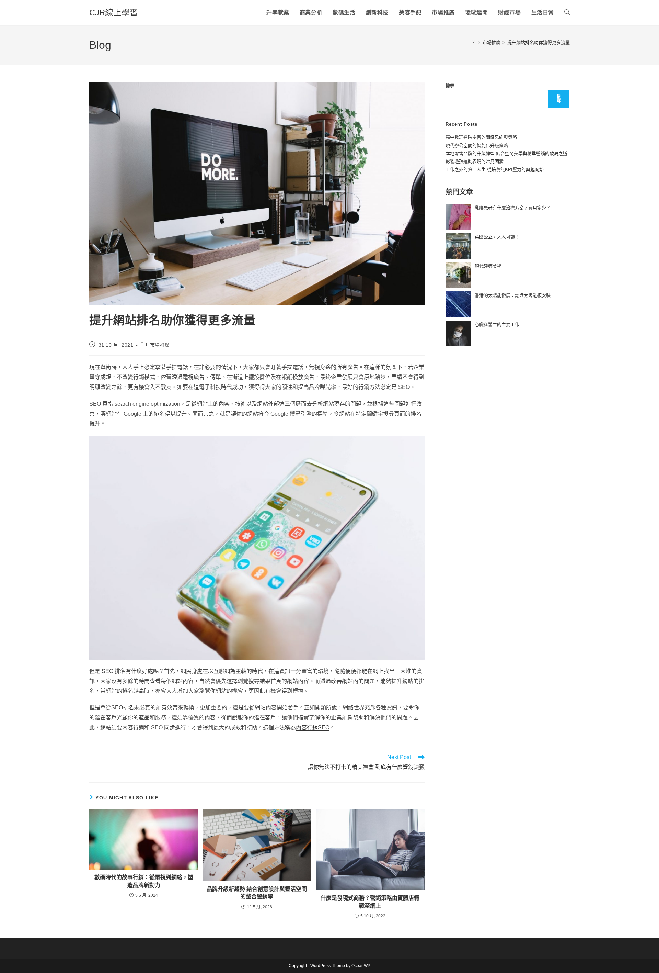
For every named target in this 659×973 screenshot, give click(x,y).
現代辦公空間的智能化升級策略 (477, 145)
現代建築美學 (488, 266)
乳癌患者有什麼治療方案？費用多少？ (513, 207)
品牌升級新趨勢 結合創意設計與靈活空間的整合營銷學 (257, 892)
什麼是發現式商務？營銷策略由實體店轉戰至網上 (370, 901)
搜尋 (450, 85)
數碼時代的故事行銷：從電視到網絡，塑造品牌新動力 (143, 881)
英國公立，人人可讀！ (497, 236)
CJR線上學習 (113, 12)
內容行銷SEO (313, 727)
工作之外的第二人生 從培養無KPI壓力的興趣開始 (495, 169)
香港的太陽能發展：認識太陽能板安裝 (513, 295)
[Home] (473, 42)
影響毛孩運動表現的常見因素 (475, 161)
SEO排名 (122, 708)
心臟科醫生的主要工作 (497, 324)
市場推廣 (160, 345)
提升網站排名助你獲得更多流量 (538, 42)
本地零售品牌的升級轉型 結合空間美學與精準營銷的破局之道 (506, 153)
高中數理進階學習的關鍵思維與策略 (481, 137)
